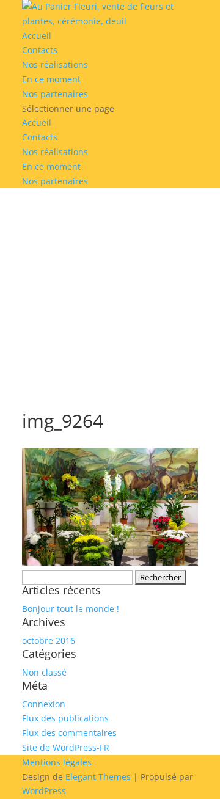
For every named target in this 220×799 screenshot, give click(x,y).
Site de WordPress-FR (65, 747)
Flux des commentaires (69, 733)
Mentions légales (57, 762)
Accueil (36, 36)
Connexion (43, 704)
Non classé (44, 672)
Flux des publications (65, 718)
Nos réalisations (55, 64)
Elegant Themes (98, 777)
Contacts (39, 50)
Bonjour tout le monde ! (70, 609)
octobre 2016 (48, 640)
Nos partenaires (55, 94)
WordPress (44, 791)
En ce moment (51, 79)
